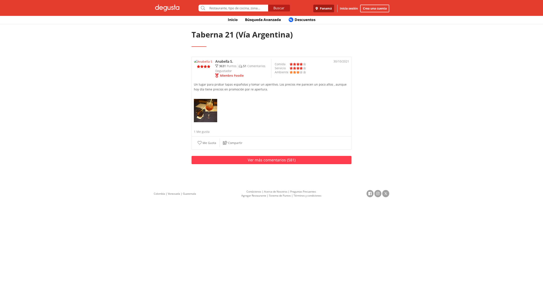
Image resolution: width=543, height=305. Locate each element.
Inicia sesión (349, 8)
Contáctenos (253, 191)
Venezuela (174, 193)
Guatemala (189, 193)
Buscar (278, 8)
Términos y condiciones (307, 195)
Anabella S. (224, 61)
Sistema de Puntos (280, 195)
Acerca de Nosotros (275, 191)
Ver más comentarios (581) (271, 159)
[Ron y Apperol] (205, 110)
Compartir (234, 143)
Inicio (233, 19)
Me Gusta (209, 143)
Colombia (159, 193)
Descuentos (302, 19)
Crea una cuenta (375, 8)
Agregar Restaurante (253, 195)
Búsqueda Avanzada (263, 19)
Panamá (325, 8)
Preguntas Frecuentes (303, 191)
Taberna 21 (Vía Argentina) (242, 34)
